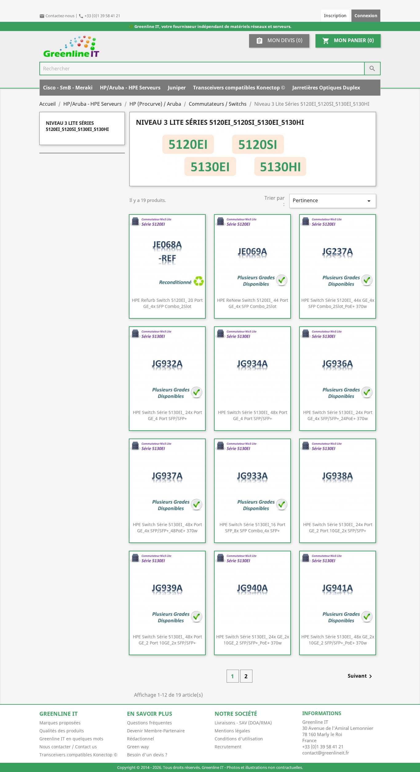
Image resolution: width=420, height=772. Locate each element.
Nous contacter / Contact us (68, 747)
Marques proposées (60, 723)
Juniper (177, 87)
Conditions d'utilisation (239, 739)
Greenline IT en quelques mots (71, 739)
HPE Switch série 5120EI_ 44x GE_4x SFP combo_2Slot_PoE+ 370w (337, 303)
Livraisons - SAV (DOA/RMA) (243, 723)
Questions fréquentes (149, 723)
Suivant (361, 676)
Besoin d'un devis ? (147, 755)
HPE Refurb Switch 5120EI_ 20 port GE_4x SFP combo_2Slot (167, 303)
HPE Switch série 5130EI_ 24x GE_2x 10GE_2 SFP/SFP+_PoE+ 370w (252, 640)
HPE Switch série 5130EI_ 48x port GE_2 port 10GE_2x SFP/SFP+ (167, 640)
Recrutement (228, 747)
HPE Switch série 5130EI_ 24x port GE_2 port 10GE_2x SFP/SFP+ (337, 528)
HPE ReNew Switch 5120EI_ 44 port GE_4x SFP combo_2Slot (252, 303)
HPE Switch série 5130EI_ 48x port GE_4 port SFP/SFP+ (252, 415)
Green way (138, 747)
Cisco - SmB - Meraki (68, 87)
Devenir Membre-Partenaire (156, 731)
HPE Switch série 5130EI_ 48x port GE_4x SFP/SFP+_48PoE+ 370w (167, 528)
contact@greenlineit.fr (325, 753)
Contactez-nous (57, 15)
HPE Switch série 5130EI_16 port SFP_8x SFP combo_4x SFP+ (252, 528)
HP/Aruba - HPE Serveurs (130, 87)
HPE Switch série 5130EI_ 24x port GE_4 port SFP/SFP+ (167, 415)
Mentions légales (232, 731)
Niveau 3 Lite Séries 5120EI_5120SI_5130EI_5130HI (77, 126)
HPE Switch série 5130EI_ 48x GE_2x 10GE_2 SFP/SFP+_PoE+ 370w (337, 640)
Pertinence (333, 201)
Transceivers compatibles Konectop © (239, 87)
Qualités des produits (61, 731)
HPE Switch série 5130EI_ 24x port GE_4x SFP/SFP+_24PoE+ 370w (337, 415)
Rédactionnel (140, 739)
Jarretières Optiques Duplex (326, 87)
